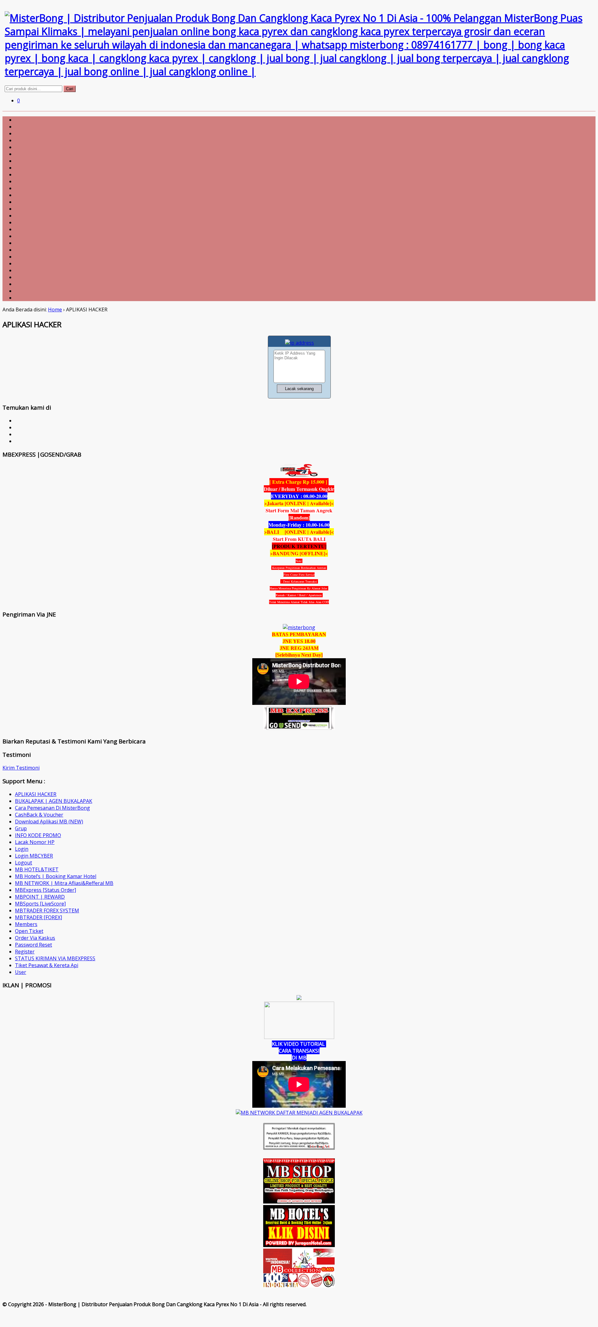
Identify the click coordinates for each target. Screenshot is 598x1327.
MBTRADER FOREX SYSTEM (47, 910)
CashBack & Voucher (39, 814)
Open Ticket (29, 931)
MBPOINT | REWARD (40, 896)
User (20, 972)
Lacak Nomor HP (35, 842)
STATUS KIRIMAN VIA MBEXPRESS (55, 958)
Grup (21, 828)
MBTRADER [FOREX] (38, 917)
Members (26, 924)
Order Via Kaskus (35, 937)
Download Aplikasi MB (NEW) (49, 821)
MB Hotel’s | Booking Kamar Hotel (55, 876)
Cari (69, 88)
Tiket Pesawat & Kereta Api (46, 965)
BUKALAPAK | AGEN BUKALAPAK (53, 801)
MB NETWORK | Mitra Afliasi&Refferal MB (64, 883)
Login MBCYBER (34, 855)
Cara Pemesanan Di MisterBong (52, 807)
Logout (23, 862)
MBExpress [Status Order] (45, 890)
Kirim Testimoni (21, 767)
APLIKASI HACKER (35, 794)
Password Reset (33, 944)
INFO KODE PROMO (38, 835)
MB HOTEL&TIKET (37, 869)
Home (55, 309)
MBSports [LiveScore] (40, 903)
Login (21, 848)
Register (25, 951)
